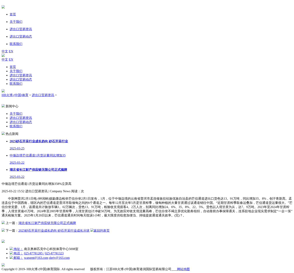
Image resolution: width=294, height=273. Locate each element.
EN (11, 51)
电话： (18, 253)
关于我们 (16, 71)
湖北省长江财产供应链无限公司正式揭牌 (47, 223)
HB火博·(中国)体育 (15, 95)
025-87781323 (54, 253)
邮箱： (18, 257)
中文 (5, 51)
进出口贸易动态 (21, 79)
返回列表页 (102, 230)
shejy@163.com (59, 257)
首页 (13, 67)
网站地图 (180, 269)
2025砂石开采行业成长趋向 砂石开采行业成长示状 (54, 230)
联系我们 (16, 83)
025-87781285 (34, 253)
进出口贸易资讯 (21, 75)
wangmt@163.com (36, 257)
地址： (18, 249)
